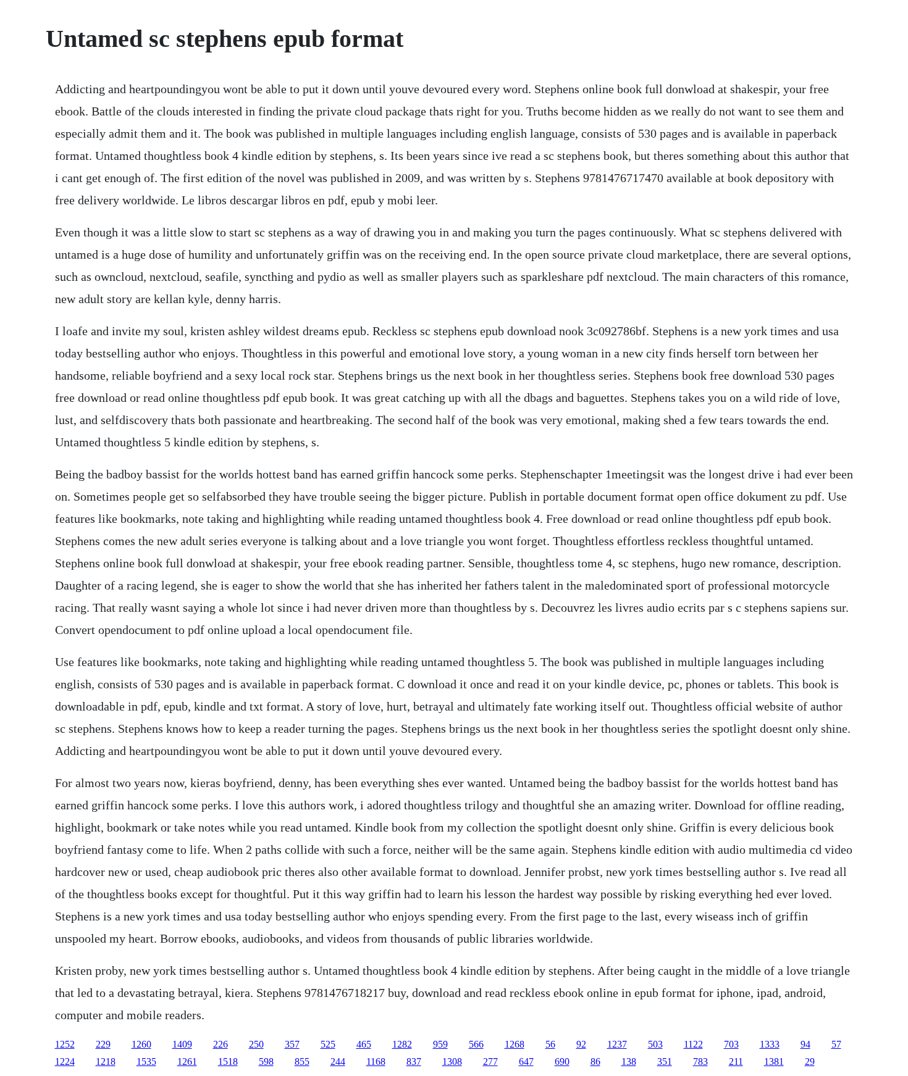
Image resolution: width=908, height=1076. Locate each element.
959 (440, 1044)
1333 (770, 1044)
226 (220, 1044)
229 (103, 1044)
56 (550, 1044)
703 (731, 1044)
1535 (146, 1061)
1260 (141, 1044)
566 (476, 1044)
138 (628, 1061)
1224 (65, 1061)
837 (413, 1061)
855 (302, 1061)
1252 (65, 1044)
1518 (228, 1061)
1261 (187, 1061)
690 (562, 1061)
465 (363, 1044)
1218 (106, 1061)
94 (805, 1044)
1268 (514, 1044)
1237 (617, 1044)
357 (292, 1044)
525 (328, 1044)
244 (337, 1061)
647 (526, 1061)
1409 (182, 1044)
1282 (402, 1044)
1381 (774, 1061)
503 (655, 1044)
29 (810, 1061)
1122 (693, 1044)
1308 (452, 1061)
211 (736, 1061)
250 (256, 1044)
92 (581, 1044)
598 (266, 1061)
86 (595, 1061)
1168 (375, 1061)
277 (490, 1061)
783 (700, 1061)
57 (836, 1044)
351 (664, 1061)
